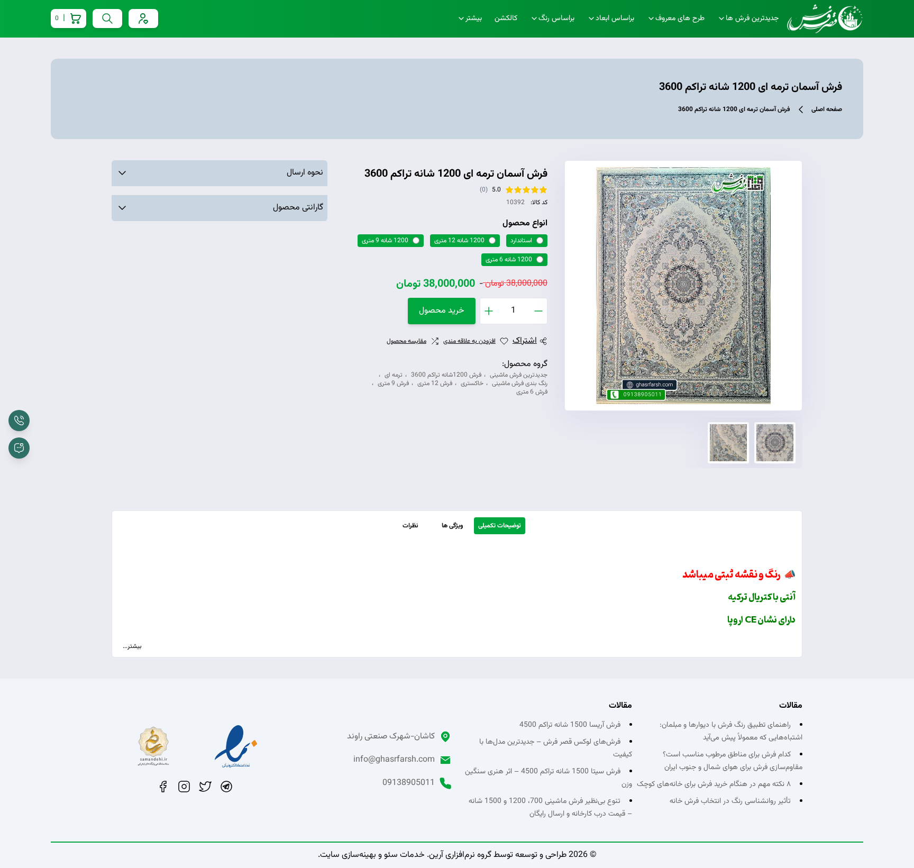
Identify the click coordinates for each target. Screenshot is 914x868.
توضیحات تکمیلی (499, 526)
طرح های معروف (680, 18)
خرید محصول (441, 310)
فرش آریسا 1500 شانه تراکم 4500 (569, 725)
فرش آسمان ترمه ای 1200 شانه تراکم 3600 (734, 109)
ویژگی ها (452, 526)
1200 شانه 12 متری (459, 240)
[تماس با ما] (19, 420)
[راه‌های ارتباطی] (19, 448)
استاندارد (521, 240)
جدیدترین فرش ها (752, 18)
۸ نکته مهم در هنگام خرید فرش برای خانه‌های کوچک (714, 784)
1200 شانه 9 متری (385, 240)
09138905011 (408, 783)
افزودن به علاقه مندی (469, 341)
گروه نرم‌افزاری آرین (460, 855)
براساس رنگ (556, 18)
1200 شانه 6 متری (509, 259)
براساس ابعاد (615, 18)
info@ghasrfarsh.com (394, 760)
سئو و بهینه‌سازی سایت (359, 855)
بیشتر (473, 18)
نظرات (410, 526)
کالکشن (506, 18)
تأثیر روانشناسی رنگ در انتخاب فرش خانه (730, 801)
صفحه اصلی (826, 109)
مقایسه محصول (406, 341)
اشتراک (525, 341)
